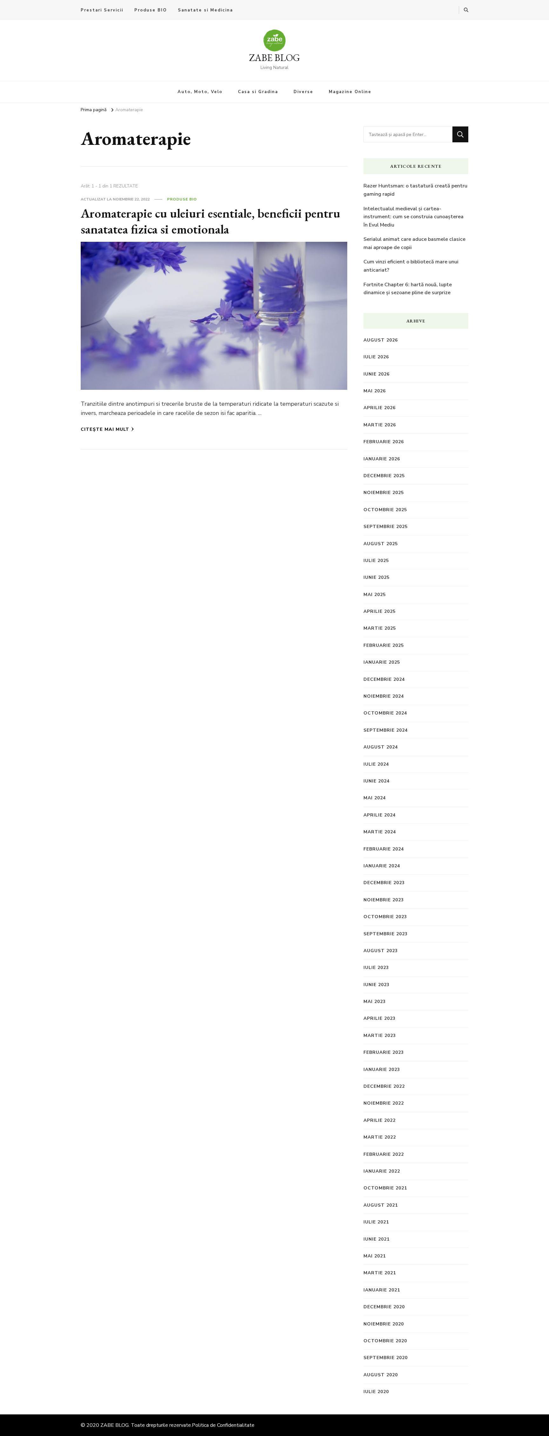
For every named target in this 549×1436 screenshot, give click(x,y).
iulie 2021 (376, 1222)
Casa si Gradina (258, 92)
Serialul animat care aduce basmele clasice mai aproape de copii (414, 243)
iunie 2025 (376, 577)
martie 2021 (379, 1273)
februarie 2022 (383, 1154)
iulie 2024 (376, 764)
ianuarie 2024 (381, 866)
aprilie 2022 (379, 1120)
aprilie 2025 (379, 611)
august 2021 (380, 1205)
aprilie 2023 (379, 1018)
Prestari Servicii (102, 10)
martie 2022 (379, 1137)
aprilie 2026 (379, 408)
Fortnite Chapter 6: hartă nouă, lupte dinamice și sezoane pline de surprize (407, 288)
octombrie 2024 (385, 713)
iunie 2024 (376, 781)
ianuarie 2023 (381, 1070)
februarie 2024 (383, 849)
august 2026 (380, 340)
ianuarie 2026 (381, 459)
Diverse (303, 92)
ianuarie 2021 (381, 1290)
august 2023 (380, 951)
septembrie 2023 (385, 934)
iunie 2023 (376, 985)
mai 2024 (374, 798)
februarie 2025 (383, 645)
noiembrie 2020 (383, 1324)
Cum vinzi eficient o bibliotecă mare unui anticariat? (410, 266)
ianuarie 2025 (381, 662)
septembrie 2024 (385, 730)
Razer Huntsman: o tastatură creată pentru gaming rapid (415, 190)
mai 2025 (374, 595)
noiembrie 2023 (383, 900)
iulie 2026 (376, 357)
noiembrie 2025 (383, 493)
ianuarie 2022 (381, 1171)
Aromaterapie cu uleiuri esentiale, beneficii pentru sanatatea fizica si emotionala (210, 221)
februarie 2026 (383, 442)
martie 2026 (379, 425)
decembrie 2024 (384, 679)
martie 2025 (379, 628)
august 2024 (380, 747)
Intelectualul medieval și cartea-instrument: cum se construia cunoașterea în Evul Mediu (413, 216)
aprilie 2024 (379, 815)
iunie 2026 (376, 374)
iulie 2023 (376, 968)
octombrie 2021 (385, 1188)
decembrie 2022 (384, 1086)
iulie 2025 (376, 561)
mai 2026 (374, 391)
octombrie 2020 (385, 1341)
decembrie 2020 (384, 1307)
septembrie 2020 (385, 1358)
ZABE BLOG (274, 57)
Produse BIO (150, 10)
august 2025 (380, 544)
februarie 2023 (383, 1052)
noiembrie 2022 (383, 1103)
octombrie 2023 (385, 917)
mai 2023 (374, 1002)
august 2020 (380, 1375)
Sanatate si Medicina (205, 10)
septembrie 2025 (385, 527)
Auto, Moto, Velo (200, 92)
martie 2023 (379, 1036)
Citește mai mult (105, 429)
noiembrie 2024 (383, 696)
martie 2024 (379, 832)
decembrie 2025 (384, 476)
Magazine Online (350, 92)
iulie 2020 (376, 1392)
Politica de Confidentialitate (223, 1425)
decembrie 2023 (384, 883)
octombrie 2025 (385, 510)
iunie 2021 (376, 1239)
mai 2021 (374, 1256)
